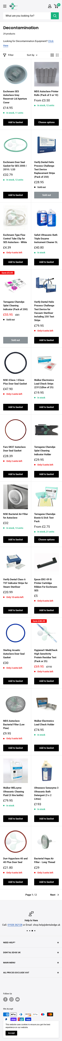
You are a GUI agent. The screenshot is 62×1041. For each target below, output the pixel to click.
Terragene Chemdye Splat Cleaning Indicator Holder (44, 451)
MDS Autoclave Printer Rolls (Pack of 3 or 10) (46, 93)
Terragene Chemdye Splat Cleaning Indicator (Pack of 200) (15, 305)
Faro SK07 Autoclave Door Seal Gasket (14, 449)
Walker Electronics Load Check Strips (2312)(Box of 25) (44, 384)
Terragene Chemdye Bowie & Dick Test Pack (44, 518)
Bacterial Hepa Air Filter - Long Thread (44, 860)
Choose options (46, 122)
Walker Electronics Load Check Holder (44, 722)
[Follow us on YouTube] (17, 999)
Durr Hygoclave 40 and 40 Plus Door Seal (15, 860)
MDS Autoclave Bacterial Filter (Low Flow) (13, 724)
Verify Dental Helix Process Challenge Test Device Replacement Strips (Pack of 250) (44, 169)
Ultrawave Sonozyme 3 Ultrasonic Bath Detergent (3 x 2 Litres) (46, 793)
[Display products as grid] (52, 55)
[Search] (55, 15)
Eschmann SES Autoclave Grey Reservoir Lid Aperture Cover (15, 97)
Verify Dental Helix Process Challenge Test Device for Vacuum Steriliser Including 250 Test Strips (44, 311)
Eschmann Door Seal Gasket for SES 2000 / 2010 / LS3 (15, 166)
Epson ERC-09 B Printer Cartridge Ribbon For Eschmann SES (45, 585)
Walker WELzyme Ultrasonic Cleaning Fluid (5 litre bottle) (13, 791)
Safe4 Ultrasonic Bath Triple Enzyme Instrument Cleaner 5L (46, 239)
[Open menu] (4, 6)
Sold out (46, 195)
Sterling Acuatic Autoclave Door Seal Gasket (14, 654)
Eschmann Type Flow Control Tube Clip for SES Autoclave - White (15, 239)
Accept (11, 1033)
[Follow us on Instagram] (11, 999)
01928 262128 (14, 924)
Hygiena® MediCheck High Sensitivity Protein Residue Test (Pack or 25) (45, 656)
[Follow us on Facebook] (5, 999)
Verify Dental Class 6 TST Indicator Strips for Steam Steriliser (15, 583)
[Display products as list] (57, 55)
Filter (11, 55)
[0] (56, 6)
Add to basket (15, 122)
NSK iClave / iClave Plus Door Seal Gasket (15, 382)
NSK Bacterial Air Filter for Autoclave (15, 516)
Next (52, 894)
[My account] (49, 6)
